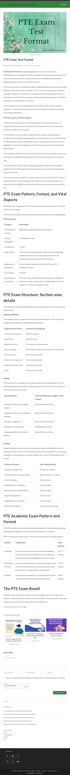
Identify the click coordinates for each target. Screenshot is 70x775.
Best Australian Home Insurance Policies (56, 634)
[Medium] (17, 761)
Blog (27, 65)
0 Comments (37, 65)
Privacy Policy (31, 771)
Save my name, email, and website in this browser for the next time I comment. (35, 678)
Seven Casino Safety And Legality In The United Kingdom (18, 711)
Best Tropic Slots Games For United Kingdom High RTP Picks (19, 717)
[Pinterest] (7, 761)
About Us (14, 771)
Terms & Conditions (53, 771)
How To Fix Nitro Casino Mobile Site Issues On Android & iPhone (20, 714)
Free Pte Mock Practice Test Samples (20, 4)
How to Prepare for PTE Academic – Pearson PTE (13, 640)
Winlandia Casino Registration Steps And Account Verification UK (20, 724)
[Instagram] (17, 756)
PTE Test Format (8, 730)
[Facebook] (12, 756)
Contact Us (44, 771)
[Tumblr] (12, 761)
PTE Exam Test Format (12, 607)
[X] (7, 756)
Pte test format (22, 607)
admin (7, 65)
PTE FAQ (6, 737)
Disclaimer (38, 771)
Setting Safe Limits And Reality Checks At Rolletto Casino (18, 721)
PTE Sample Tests (8, 735)
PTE (20, 184)
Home (5, 732)
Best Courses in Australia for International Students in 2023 (35, 635)
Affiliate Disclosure (22, 771)
